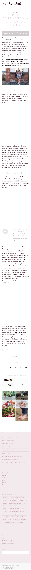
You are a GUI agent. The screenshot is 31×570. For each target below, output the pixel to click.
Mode (11, 514)
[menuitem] (3, 567)
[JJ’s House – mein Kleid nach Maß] (8, 412)
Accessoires (13, 497)
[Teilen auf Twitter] (10, 367)
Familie (24, 503)
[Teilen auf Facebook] (5, 367)
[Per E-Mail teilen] (26, 367)
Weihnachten (20, 522)
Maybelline (5, 514)
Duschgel (11, 503)
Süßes (24, 519)
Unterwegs (13, 522)
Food (3, 480)
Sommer (15, 519)
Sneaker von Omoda (19, 229)
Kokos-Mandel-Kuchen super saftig (10, 446)
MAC (17, 511)
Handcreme (19, 505)
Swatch (20, 519)
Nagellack (16, 514)
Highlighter (11, 508)
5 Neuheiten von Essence (7, 443)
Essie (20, 503)
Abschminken (6, 497)
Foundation (5, 505)
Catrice (11, 500)
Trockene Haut (6, 522)
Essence (16, 503)
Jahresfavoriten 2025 (7, 453)
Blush (22, 497)
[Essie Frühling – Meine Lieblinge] (8, 404)
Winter (4, 525)
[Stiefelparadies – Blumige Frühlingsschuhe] (22, 414)
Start (3, 538)
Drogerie (5, 503)
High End (5, 508)
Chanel (15, 500)
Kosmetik (17, 508)
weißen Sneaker (15, 247)
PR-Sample (23, 516)
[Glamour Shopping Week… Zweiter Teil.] (22, 384)
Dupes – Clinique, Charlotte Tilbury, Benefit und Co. (14, 462)
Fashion (15, 12)
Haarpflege (12, 505)
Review (4, 519)
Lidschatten (5, 511)
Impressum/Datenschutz (8, 543)
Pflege (18, 516)
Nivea (4, 516)
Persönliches (6, 485)
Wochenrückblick (11, 525)
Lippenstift (12, 511)
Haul (24, 505)
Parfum (9, 516)
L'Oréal (22, 508)
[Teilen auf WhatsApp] (15, 367)
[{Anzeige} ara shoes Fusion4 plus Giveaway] (22, 395)
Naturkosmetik (23, 514)
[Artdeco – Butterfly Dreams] (8, 382)
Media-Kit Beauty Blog (8, 541)
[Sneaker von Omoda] (5, 231)
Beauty (4, 475)
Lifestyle (4, 482)
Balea (18, 497)
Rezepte (9, 519)
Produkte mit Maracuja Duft (8, 440)
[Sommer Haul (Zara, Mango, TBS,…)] (22, 404)
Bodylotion (5, 500)
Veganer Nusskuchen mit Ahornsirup (10, 459)
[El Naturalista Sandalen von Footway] (8, 395)
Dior (26, 500)
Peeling (13, 516)
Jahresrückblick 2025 (7, 450)
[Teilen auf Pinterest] (20, 367)
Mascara (22, 511)
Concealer (21, 500)
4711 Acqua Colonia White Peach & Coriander (12, 456)
